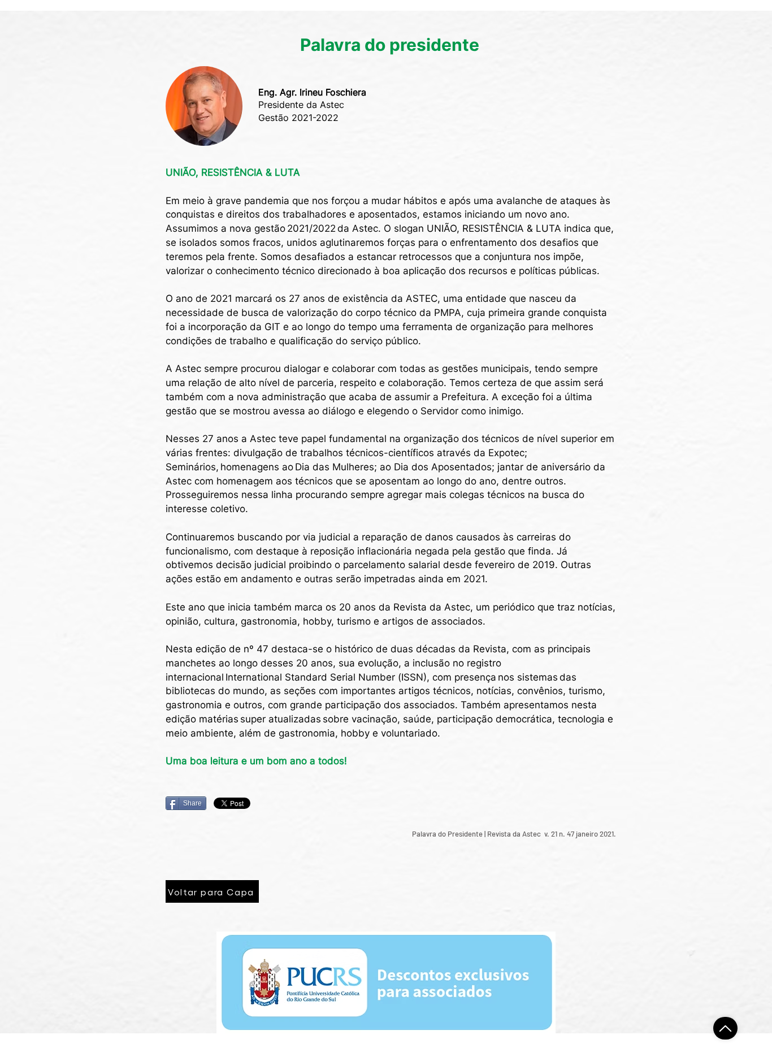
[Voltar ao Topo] (725, 1028)
